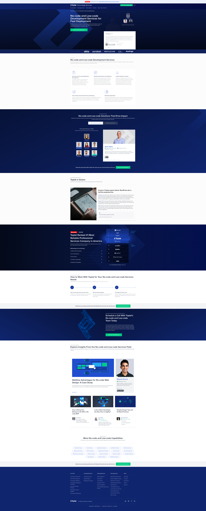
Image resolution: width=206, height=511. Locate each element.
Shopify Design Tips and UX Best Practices (125, 411)
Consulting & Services (88, 473)
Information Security (100, 482)
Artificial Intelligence (100, 476)
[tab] (95, 123)
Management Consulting (88, 480)
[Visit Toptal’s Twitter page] (128, 501)
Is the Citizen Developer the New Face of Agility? (102, 411)
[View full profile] (96, 419)
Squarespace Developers (101, 447)
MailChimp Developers (78, 450)
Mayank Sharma (122, 379)
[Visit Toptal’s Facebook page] (131, 501)
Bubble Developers (78, 447)
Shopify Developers (91, 453)
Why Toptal (126, 476)
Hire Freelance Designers (75, 478)
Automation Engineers (129, 453)
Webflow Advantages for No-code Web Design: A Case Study (90, 381)
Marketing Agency (87, 478)
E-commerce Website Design (126, 422)
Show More (119, 386)
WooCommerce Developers (78, 453)
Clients (99, 7)
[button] (86, 136)
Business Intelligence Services (116, 478)
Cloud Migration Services (115, 486)
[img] (125, 381)
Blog (101, 7)
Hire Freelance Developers (75, 476)
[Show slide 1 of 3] (106, 47)
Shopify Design (124, 420)
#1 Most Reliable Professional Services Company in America (109, 1)
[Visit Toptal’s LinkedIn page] (125, 501)
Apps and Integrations (101, 484)
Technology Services (84, 5)
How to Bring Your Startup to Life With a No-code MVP (80, 412)
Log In (135, 5)
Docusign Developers (128, 450)
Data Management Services (116, 482)
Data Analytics (99, 478)
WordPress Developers (114, 456)
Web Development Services (116, 476)
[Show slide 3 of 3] (111, 47)
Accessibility (115, 506)
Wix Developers (89, 447)
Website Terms (109, 506)
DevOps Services (114, 484)
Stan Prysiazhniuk (124, 417)
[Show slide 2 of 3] (108, 47)
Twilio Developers (116, 450)
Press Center (126, 480)
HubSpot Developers (116, 453)
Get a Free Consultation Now (126, 5)
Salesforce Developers (104, 453)
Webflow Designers (102, 456)
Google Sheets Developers (103, 450)
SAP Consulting (113, 495)
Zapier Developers (90, 450)
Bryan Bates (100, 417)
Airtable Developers (127, 447)
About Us (104, 7)
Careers (125, 482)
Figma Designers (91, 456)
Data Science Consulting (115, 480)
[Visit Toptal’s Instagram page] (134, 501)
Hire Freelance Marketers (75, 480)
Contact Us (126, 478)
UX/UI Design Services (115, 490)
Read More (74, 392)
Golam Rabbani (108, 33)
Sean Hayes (109, 146)
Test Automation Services (115, 492)
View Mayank (124, 368)
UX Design (123, 424)
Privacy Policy (104, 506)
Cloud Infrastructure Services (116, 488)
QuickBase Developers (115, 447)
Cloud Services (100, 480)
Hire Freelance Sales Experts (75, 493)
